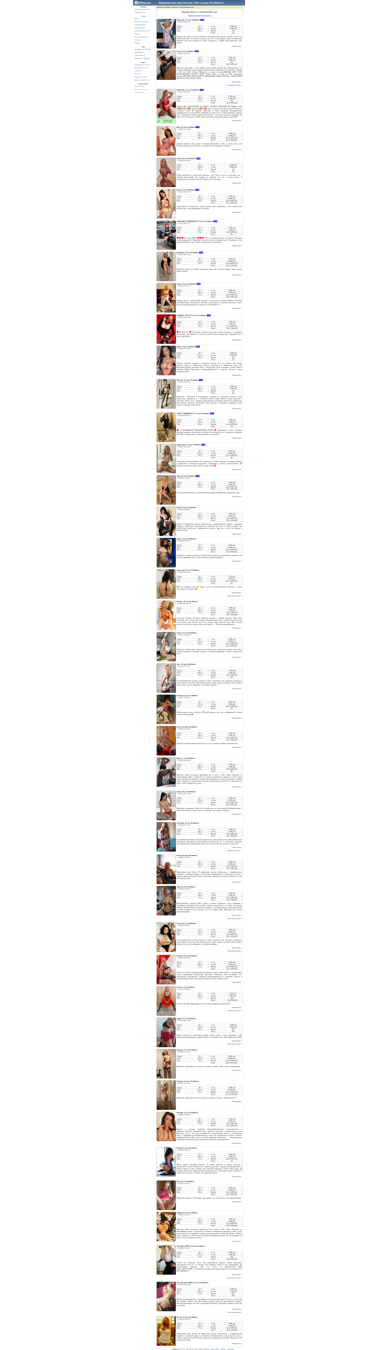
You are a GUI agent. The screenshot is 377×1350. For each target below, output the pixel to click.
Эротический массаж (142, 31)
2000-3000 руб (140, 55)
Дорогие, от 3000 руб (142, 58)
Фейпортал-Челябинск (164, 7)
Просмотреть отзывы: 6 (234, 1010)
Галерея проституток (142, 9)
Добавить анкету (214, 1349)
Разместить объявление (141, 89)
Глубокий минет (140, 25)
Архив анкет (230, 1349)
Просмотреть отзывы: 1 (234, 596)
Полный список (140, 12)
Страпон (138, 34)
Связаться (223, 1349)
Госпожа (138, 40)
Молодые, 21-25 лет (141, 68)
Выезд (137, 19)
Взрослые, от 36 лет (141, 77)
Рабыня (137, 43)
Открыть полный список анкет (199, 16)
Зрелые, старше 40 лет (142, 80)
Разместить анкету (140, 86)
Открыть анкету (236, 46)
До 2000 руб (139, 52)
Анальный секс (140, 28)
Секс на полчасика (141, 37)
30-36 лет (138, 74)
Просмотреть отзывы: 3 (234, 85)
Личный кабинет (139, 92)
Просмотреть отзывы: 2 (234, 1044)
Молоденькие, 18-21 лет (143, 65)
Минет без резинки (141, 22)
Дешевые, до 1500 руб (143, 49)
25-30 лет (138, 71)
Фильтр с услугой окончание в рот (183, 7)
